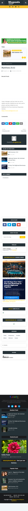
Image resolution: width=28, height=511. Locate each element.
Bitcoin (5, 338)
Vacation (18, 335)
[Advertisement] (14, 24)
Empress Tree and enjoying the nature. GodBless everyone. (16, 480)
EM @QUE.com (6, 71)
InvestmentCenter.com (9, 257)
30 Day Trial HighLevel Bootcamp (16, 165)
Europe (16, 338)
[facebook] (10, 6)
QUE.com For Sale (7, 495)
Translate (14, 250)
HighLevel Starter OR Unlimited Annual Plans (16, 159)
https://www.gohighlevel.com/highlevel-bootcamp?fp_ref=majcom (14, 301)
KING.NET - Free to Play (14, 496)
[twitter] (13, 6)
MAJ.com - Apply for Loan (19, 495)
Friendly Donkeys (12, 428)
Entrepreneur (11, 335)
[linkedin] (18, 6)
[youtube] (16, 6)
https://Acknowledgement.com (10, 111)
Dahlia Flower (6, 455)
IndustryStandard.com (10, 320)
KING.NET (10, 308)
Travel (5, 335)
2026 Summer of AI (17, 52)
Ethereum (11, 338)
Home (4, 63)
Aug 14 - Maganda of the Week (16, 472)
